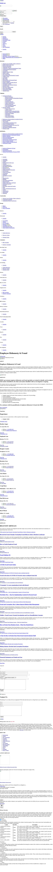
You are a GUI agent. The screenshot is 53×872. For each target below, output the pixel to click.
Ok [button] (0, 802)
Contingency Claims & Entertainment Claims (12, 68)
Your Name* (2, 672)
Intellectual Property (9, 104)
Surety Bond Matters (7, 88)
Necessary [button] (2, 818)
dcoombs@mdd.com (10, 455)
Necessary (4, 819)
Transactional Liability (7, 89)
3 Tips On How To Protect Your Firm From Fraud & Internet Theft (18, 635)
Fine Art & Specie (6, 74)
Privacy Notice (6, 750)
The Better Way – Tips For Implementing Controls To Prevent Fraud (18, 594)
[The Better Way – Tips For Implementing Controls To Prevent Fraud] (14, 592)
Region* (1, 677)
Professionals (5, 38)
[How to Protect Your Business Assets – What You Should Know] (13, 622)
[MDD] (1, 719)
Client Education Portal (7, 226)
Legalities (5, 749)
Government (5, 173)
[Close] (0, 668)
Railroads (4, 185)
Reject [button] (2, 802)
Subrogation (7, 114)
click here (21, 730)
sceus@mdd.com (9, 442)
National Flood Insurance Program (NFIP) (11, 151)
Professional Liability (7, 83)
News (4, 44)
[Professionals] (6, 19)
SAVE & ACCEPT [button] (4, 864)
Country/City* (3, 678)
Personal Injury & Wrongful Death (10, 80)
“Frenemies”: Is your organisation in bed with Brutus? (14, 585)
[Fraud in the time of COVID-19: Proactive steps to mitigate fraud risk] (14, 573)
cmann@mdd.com (10, 492)
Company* (2, 676)
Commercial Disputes (7, 95)
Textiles (4, 189)
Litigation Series (6, 237)
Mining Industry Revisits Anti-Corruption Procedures (14, 646)
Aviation (4, 161)
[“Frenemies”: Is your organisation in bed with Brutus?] (11, 582)
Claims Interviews (6, 233)
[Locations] (5, 18)
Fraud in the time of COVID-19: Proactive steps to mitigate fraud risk (18, 575)
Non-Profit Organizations (8, 180)
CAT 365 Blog (6, 223)
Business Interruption (7, 66)
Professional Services (7, 183)
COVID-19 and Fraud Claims (8, 564)
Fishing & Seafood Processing (9, 169)
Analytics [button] (2, 851)
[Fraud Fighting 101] (4, 552)
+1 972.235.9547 (10, 441)
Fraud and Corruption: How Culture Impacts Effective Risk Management (19, 604)
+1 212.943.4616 (10, 466)
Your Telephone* (3, 674)
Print (4, 356)
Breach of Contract (9, 97)
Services (4, 36)
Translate (12, 22)
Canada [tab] (4, 419)
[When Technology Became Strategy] (5, 779)
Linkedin (4, 49)
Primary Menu (3, 15)
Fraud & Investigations (7, 126)
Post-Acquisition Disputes (10, 105)
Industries (5, 37)
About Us (5, 43)
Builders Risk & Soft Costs (8, 64)
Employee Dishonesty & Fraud (9, 148)
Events (4, 42)
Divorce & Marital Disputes (8, 123)
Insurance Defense (6, 107)
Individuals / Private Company (9, 56)
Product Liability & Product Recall (10, 82)
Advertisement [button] (3, 856)
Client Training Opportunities (9, 227)
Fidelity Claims (6, 73)
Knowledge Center (6, 40)
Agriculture (5, 159)
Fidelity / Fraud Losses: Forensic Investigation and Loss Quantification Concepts (21, 615)
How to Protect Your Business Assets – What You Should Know (16, 624)
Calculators (5, 225)
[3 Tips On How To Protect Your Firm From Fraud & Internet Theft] (14, 633)
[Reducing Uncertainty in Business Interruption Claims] (5, 764)
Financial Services (6, 168)
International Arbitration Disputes (9, 127)
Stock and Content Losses (8, 87)
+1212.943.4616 (9, 478)
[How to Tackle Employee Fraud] (7, 541)
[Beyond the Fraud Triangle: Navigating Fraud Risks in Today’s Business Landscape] (17, 532)
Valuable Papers (6, 90)
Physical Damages (6, 81)
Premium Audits (6, 128)
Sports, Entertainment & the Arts (9, 188)
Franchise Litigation (9, 101)
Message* (2, 689)
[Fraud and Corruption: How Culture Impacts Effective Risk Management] (15, 601)
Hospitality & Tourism (7, 175)
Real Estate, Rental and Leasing (9, 186)
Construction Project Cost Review (9, 200)
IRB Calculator (6, 242)
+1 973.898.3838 (10, 454)
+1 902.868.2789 (10, 515)
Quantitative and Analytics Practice (10, 84)
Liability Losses (6, 76)
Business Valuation (6, 120)
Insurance (5, 53)
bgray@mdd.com (9, 467)
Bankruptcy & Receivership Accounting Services (13, 119)
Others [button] (1, 861)
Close (2, 33)
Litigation (5, 55)
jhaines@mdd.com (10, 480)
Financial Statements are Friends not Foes (11, 657)
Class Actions (5, 121)
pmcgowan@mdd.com (11, 504)
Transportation (5, 191)
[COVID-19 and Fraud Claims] (6, 562)
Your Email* (2, 673)
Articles (4, 221)
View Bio (2, 432)
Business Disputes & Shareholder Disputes (14, 98)
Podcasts (4, 224)
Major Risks (5, 79)
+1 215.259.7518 (10, 491)
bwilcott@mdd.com (10, 517)
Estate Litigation (8, 99)
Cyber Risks (5, 70)
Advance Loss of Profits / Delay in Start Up (11, 63)
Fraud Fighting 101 (5, 555)
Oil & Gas (5, 207)
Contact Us (5, 739)
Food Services (5, 171)
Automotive (5, 160)
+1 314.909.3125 (10, 429)
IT (3, 176)
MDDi (4, 58)
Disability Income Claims (8, 71)
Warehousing (5, 192)
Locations (5, 41)
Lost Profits (5, 77)
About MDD (5, 745)
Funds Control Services (10, 102)
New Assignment (6, 24)
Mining (4, 206)
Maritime (4, 179)
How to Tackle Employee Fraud (8, 544)
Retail (4, 187)
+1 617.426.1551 (10, 503)
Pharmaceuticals (6, 181)
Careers (4, 46)
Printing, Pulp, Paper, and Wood (9, 182)
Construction (5, 165)
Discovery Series (6, 235)
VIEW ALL (2, 786)
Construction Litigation (7, 199)
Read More (2, 540)
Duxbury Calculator (7, 244)
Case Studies (5, 220)
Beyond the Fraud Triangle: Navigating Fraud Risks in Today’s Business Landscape (22, 534)
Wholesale (5, 193)
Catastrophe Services (7, 67)
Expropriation (8, 100)
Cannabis (4, 163)
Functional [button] (2, 841)
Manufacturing (6, 178)
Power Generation (6, 208)
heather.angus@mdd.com (11, 430)
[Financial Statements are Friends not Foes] (9, 654)
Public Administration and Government (11, 57)
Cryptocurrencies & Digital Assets (9, 122)
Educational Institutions (7, 166)
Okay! (2, 800)
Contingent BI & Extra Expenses (9, 69)
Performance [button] (2, 846)
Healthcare (5, 174)
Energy (4, 167)
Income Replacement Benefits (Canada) (11, 75)
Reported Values (6, 86)
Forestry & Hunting (7, 172)
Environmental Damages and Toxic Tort (11, 125)
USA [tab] (8, 419)
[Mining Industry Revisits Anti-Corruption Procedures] (11, 644)
